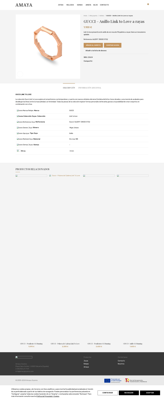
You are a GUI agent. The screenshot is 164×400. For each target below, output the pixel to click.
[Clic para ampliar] (20, 74)
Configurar (107, 393)
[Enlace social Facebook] (94, 61)
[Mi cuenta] (135, 5)
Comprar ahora (112, 45)
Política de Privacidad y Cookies (48, 396)
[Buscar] (139, 5)
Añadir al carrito (93, 45)
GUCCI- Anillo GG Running (132, 344)
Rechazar (128, 393)
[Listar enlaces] (99, 361)
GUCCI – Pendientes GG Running (98, 344)
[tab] (69, 86)
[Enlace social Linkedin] (99, 61)
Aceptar (150, 393)
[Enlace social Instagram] (121, 370)
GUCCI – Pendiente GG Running (31, 344)
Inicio (86, 15)
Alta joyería (93, 15)
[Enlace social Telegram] (102, 61)
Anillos (102, 15)
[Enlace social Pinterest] (97, 61)
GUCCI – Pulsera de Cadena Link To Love (65, 344)
